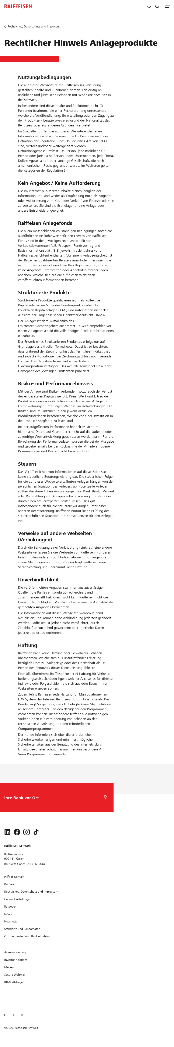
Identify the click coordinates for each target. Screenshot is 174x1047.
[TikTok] (36, 832)
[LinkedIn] (7, 832)
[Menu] (167, 6)
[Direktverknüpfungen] (149, 6)
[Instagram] (26, 832)
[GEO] (105, 797)
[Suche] (157, 6)
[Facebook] (17, 832)
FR (14, 1015)
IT (22, 1015)
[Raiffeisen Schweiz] (18, 6)
